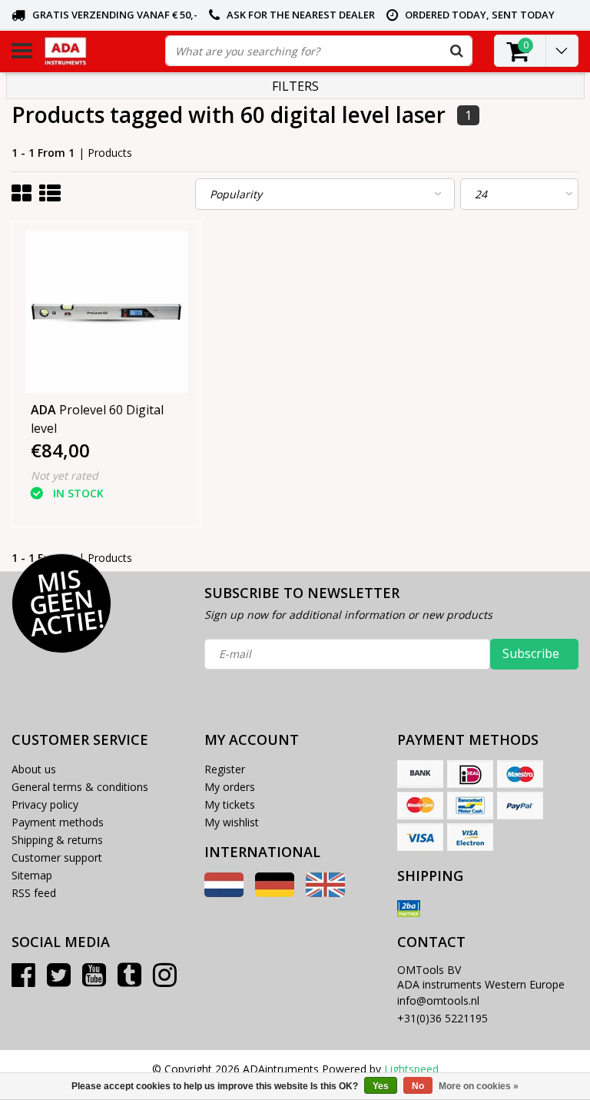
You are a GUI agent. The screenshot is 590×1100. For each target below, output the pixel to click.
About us (34, 769)
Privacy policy (45, 804)
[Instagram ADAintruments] (165, 980)
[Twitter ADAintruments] (59, 980)
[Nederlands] (224, 893)
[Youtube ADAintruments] (94, 980)
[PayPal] (520, 805)
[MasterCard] (420, 805)
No (418, 1086)
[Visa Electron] (470, 837)
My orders (229, 786)
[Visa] (420, 837)
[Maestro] (520, 774)
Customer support (57, 857)
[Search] (456, 51)
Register (224, 769)
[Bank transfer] (420, 774)
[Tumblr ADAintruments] (129, 980)
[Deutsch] (274, 893)
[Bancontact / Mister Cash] (470, 805)
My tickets (229, 804)
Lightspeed (411, 1069)
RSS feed (34, 893)
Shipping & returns (57, 839)
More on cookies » (479, 1086)
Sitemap (32, 875)
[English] (325, 893)
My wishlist (231, 822)
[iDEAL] (470, 774)
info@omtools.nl (438, 1000)
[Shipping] (408, 908)
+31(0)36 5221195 (442, 1018)
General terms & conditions (80, 786)
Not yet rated (64, 475)
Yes (381, 1086)
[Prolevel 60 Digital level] (106, 312)
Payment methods (58, 822)
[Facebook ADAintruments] (23, 980)
